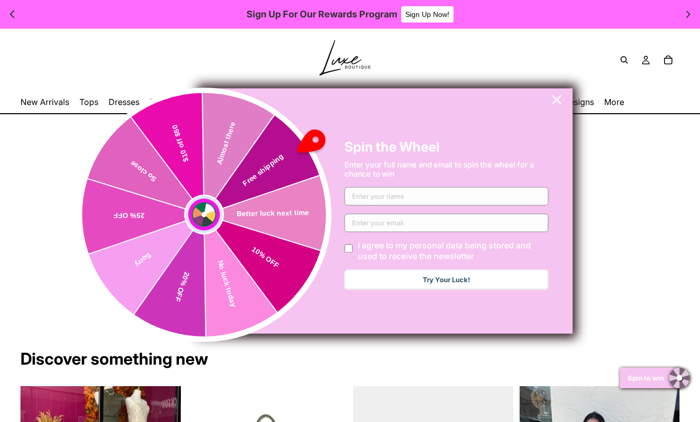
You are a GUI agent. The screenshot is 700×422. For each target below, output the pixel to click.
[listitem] (614, 102)
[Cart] (668, 60)
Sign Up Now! (427, 14)
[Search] (624, 60)
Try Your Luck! (446, 280)
